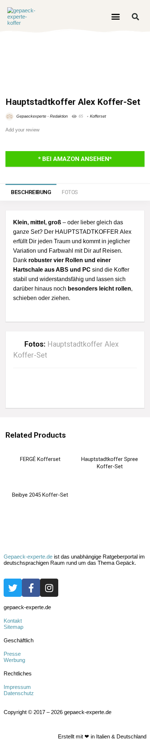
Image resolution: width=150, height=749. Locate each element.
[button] (116, 17)
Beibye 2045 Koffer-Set (40, 495)
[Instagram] (49, 588)
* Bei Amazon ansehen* (75, 158)
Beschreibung (31, 192)
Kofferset (98, 116)
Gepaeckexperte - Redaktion (41, 116)
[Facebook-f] (31, 588)
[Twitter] (13, 588)
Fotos (70, 192)
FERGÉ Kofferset (40, 459)
